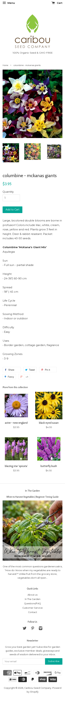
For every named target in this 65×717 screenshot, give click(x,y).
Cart (59, 3)
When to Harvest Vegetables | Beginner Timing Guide (32, 497)
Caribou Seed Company (37, 688)
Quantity (8, 191)
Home (5, 65)
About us (32, 594)
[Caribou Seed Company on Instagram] (40, 629)
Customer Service (32, 608)
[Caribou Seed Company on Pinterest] (32, 629)
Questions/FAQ (32, 603)
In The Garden (32, 490)
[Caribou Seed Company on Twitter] (25, 629)
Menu (11, 3)
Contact (32, 612)
